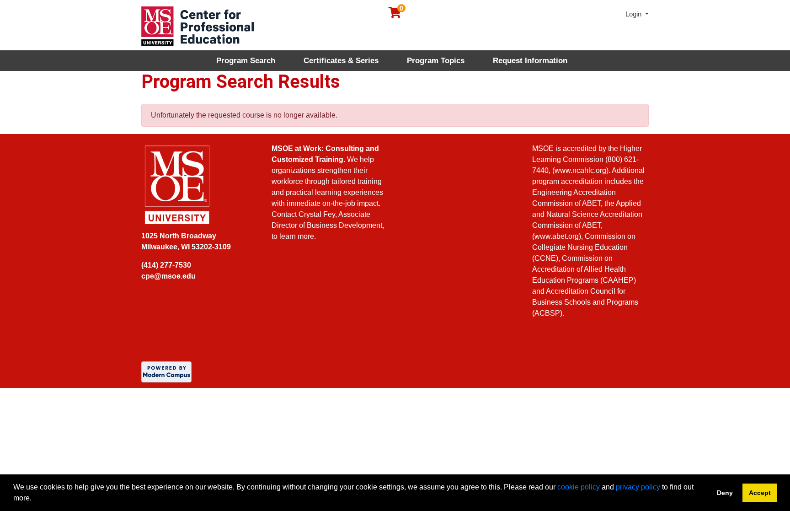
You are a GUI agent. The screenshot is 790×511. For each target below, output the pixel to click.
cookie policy (578, 487)
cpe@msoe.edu (168, 276)
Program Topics (435, 60)
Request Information (530, 60)
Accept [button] (760, 492)
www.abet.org (556, 236)
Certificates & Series (341, 60)
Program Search (245, 60)
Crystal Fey (317, 214)
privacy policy (638, 487)
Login (634, 14)
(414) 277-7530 (166, 265)
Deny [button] (725, 492)
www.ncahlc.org (580, 170)
